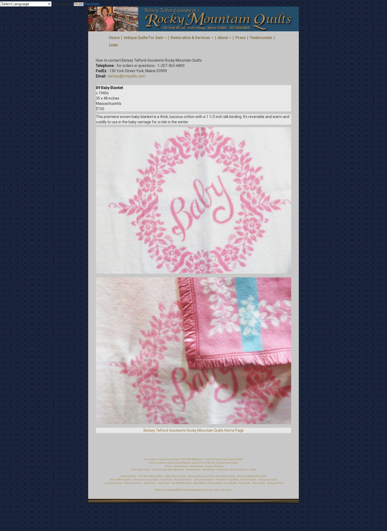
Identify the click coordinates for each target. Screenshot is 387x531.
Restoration (196, 466)
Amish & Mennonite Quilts (252, 476)
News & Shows (239, 469)
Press (240, 38)
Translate (91, 4)
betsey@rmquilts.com (126, 76)
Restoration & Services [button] (191, 38)
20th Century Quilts (175, 476)
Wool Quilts (258, 483)
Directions (209, 469)
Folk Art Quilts (249, 479)
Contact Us (222, 469)
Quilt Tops (164, 483)
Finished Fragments (227, 479)
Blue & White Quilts (121, 479)
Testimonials (261, 38)
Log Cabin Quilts (112, 483)
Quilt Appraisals (140, 469)
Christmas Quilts (204, 479)
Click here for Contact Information (219, 462)
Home (114, 38)
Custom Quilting (214, 466)
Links (113, 45)
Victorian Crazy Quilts (146, 479)
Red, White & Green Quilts (208, 483)
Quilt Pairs (150, 483)
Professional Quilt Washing (168, 469)
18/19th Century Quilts (150, 476)
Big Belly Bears (183, 479)
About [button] (223, 38)
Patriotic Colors (133, 483)
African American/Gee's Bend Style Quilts (211, 476)
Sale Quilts (230, 483)
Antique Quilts (129, 476)
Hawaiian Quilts (268, 479)
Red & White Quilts (181, 483)
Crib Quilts (167, 479)
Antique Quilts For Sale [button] (144, 38)
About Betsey (181, 466)
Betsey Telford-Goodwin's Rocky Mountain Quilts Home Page (193, 430)
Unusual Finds (275, 483)
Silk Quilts (245, 483)
